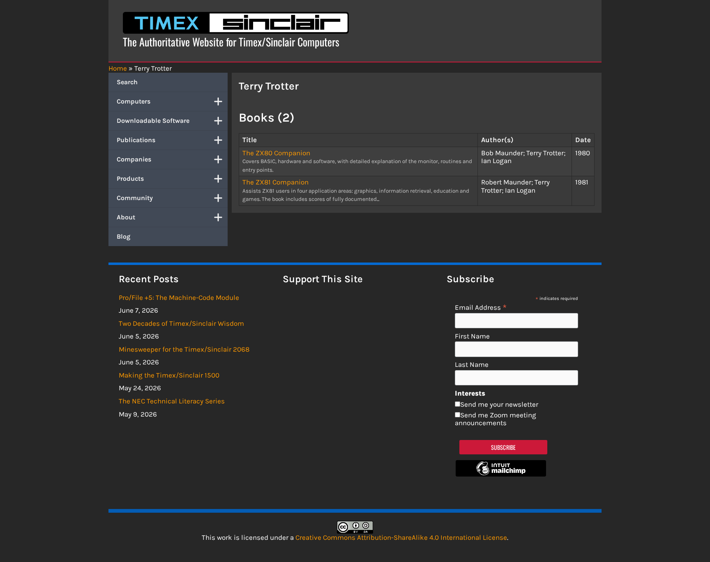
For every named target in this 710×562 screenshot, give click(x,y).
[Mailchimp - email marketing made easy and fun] (501, 474)
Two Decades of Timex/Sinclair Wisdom (181, 323)
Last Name (472, 365)
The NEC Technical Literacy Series (172, 401)
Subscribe (503, 447)
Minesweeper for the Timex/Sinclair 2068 (184, 349)
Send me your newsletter (499, 404)
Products (130, 178)
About (126, 217)
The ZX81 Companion (275, 182)
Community (135, 198)
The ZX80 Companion (276, 153)
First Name (472, 336)
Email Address (481, 307)
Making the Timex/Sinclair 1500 (169, 375)
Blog (123, 236)
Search (127, 82)
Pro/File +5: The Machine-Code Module (179, 297)
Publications (136, 140)
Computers (133, 101)
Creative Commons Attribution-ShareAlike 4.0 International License (401, 537)
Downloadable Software (153, 120)
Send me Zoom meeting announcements (495, 419)
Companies (134, 159)
